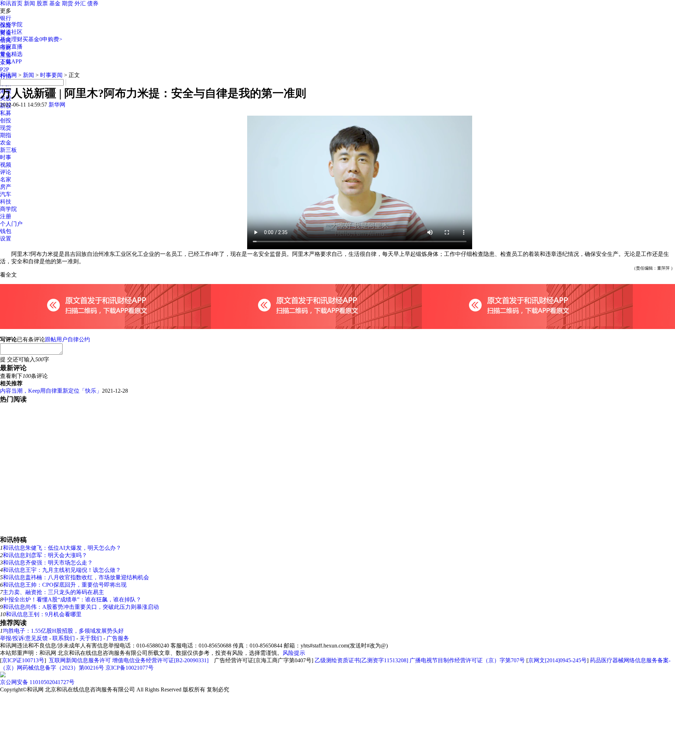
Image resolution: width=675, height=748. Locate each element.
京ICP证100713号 (23, 660)
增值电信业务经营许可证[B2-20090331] (160, 660)
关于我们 (90, 638)
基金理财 (11, 39)
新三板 (8, 150)
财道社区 (11, 32)
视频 (5, 165)
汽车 (5, 194)
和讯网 (8, 75)
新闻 (29, 3)
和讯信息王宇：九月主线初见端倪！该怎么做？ (62, 570)
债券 (92, 3)
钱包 (5, 231)
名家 (5, 179)
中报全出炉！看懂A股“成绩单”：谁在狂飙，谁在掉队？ (72, 599)
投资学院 (11, 24)
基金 (54, 3)
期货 (67, 3)
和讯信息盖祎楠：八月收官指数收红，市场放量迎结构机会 (76, 577)
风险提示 (294, 653)
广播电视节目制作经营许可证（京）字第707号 (467, 660)
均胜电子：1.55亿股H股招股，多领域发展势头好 (63, 631)
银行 (5, 18)
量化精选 (11, 54)
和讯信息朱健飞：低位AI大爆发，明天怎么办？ (62, 548)
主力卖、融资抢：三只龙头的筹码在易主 (53, 592)
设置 (5, 238)
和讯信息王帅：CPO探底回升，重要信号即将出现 (65, 585)
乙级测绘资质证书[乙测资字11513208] (361, 660)
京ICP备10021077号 (129, 668)
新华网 (57, 105)
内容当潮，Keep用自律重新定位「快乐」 (51, 391)
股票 (42, 3)
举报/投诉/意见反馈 (24, 638)
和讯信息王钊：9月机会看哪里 (44, 614)
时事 (5, 157)
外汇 (80, 3)
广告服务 (118, 638)
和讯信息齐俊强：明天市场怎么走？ (48, 563)
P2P (4, 69)
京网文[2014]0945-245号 (557, 660)
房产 (5, 187)
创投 (5, 120)
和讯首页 (11, 3)
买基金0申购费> (42, 39)
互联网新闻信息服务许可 (80, 660)
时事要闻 (51, 75)
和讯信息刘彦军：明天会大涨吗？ (45, 555)
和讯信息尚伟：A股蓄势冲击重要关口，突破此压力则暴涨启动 (81, 607)
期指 (5, 135)
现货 (5, 128)
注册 (5, 216)
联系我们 (63, 638)
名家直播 (11, 47)
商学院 (8, 209)
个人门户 (11, 224)
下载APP (11, 61)
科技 (5, 202)
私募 (5, 113)
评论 (5, 172)
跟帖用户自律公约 (67, 339)
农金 (5, 143)
